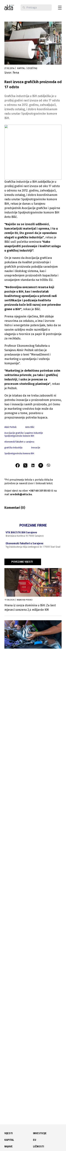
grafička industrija (13, 447)
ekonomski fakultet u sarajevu (19, 441)
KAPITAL (9, 1139)
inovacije (35, 447)
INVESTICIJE (40, 1133)
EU (34, 1139)
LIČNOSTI (38, 1146)
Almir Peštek (10, 427)
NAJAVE (8, 1146)
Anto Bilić (29, 427)
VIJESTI (8, 1133)
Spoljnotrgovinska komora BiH (19, 453)
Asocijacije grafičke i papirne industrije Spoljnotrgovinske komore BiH (23, 434)
